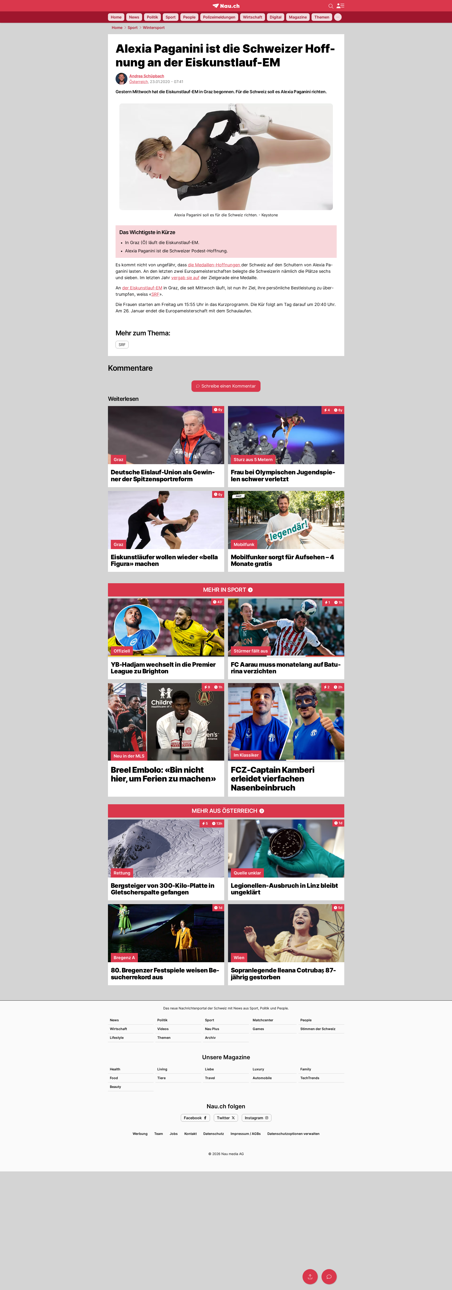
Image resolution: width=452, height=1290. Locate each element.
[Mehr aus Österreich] (226, 811)
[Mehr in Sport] (226, 589)
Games (258, 1029)
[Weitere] (338, 17)
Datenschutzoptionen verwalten (293, 1134)
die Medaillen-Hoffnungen (214, 264)
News (114, 1020)
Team (158, 1134)
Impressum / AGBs (246, 1134)
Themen (164, 1038)
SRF (155, 294)
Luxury (258, 1069)
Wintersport (154, 27)
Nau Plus (212, 1029)
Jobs (174, 1134)
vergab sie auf (185, 277)
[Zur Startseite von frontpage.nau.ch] (226, 6)
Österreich (138, 81)
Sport (133, 27)
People (306, 1020)
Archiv (210, 1038)
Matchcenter (263, 1020)
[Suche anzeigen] (331, 6)
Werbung (140, 1134)
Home (117, 27)
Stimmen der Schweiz (318, 1029)
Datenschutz (213, 1134)
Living (162, 1069)
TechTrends (309, 1078)
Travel (210, 1078)
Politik (162, 1020)
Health (115, 1069)
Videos (163, 1029)
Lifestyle (117, 1038)
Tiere (161, 1078)
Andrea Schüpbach (146, 76)
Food (114, 1078)
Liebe (209, 1069)
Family (305, 1069)
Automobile (262, 1078)
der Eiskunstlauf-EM (142, 287)
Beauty (115, 1087)
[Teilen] (310, 1276)
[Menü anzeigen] (340, 6)
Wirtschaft (118, 1029)
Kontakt (190, 1134)
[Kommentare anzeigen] (329, 1276)
